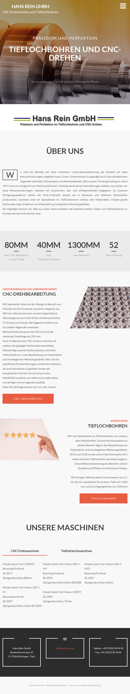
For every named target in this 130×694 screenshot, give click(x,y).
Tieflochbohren (103, 498)
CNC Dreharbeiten (28, 398)
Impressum (74, 685)
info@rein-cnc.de (65, 648)
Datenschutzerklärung (91, 685)
